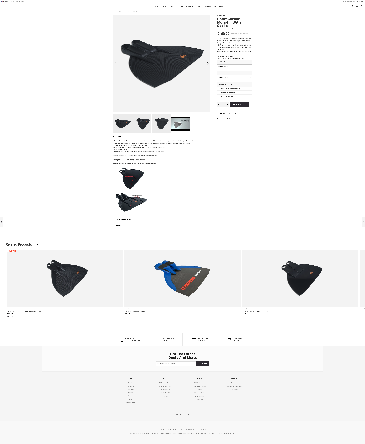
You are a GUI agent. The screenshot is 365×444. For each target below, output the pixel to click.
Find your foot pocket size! (348, 1)
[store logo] (13, 6)
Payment (130, 396)
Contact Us (130, 386)
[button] (4, 1)
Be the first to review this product (226, 29)
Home (116, 12)
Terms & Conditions (131, 402)
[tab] (161, 136)
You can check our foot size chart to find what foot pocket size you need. (135, 164)
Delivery (130, 392)
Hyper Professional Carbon (182, 278)
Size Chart (131, 389)
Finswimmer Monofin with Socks (300, 278)
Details (119, 136)
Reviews (119, 226)
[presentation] (37, 244)
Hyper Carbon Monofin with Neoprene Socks (65, 278)
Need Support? (20, 1)
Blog (130, 399)
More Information (123, 220)
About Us (130, 383)
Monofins (221, 16)
